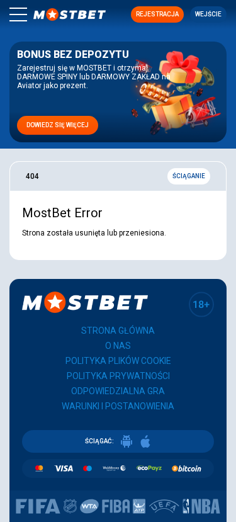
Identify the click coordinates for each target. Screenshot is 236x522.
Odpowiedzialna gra (118, 391)
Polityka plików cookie (118, 361)
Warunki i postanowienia (118, 406)
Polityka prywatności (118, 376)
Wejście (208, 14)
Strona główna (118, 331)
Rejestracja (157, 14)
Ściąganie (188, 176)
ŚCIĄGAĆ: (99, 441)
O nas (118, 346)
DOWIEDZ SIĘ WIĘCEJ (57, 125)
